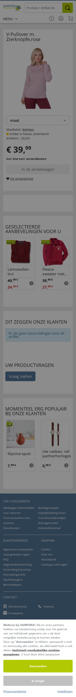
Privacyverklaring (14, 691)
